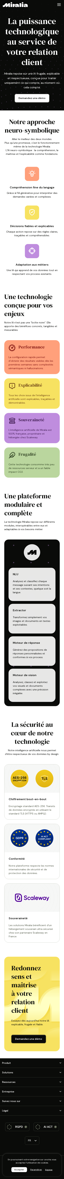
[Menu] (59, 4)
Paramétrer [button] (36, 1169)
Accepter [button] (19, 1169)
